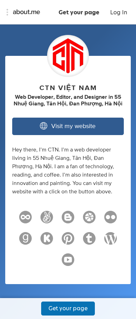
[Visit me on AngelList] (46, 220)
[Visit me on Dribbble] (89, 220)
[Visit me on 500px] (25, 220)
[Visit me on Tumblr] (89, 241)
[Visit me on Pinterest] (68, 241)
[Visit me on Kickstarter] (46, 241)
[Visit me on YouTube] (68, 263)
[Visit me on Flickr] (110, 220)
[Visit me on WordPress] (110, 241)
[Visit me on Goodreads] (25, 241)
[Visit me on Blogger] (68, 220)
